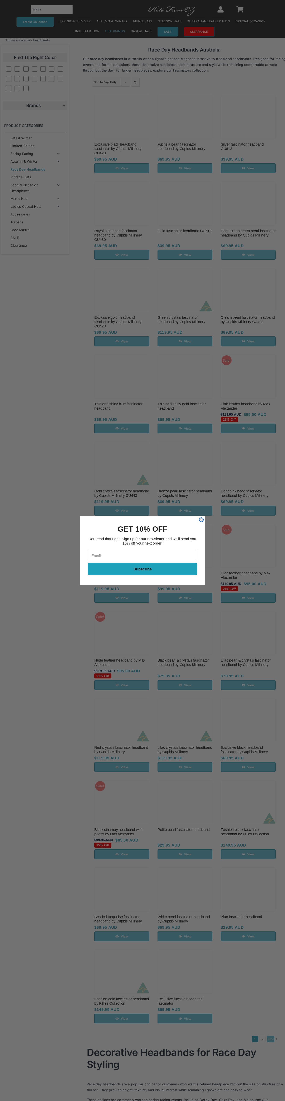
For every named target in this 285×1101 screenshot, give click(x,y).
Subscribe (143, 569)
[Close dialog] (201, 520)
